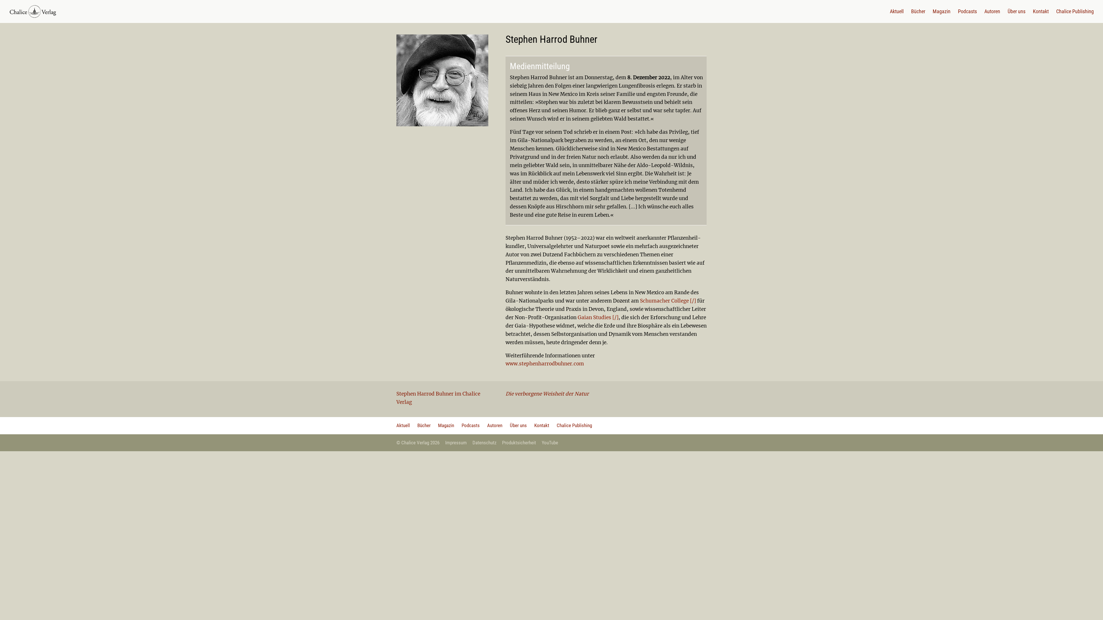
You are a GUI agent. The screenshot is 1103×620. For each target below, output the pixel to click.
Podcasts (967, 11)
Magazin (941, 11)
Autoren (992, 11)
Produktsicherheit (519, 442)
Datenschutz (484, 442)
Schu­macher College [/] (668, 301)
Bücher (918, 11)
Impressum (456, 442)
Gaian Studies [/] (598, 317)
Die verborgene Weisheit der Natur (547, 394)
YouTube (550, 442)
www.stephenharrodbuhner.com (545, 364)
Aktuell (897, 11)
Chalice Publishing (1075, 11)
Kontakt (1041, 11)
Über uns (1016, 11)
